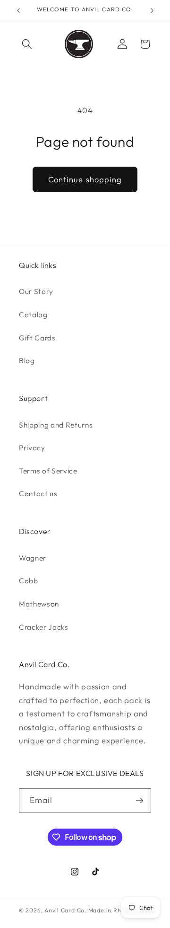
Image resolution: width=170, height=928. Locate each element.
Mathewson (39, 603)
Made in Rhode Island (119, 910)
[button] (27, 44)
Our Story (36, 291)
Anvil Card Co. (65, 910)
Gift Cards (37, 337)
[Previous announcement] (18, 10)
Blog (27, 360)
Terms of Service (48, 470)
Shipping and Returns (56, 424)
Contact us (38, 493)
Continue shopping (85, 179)
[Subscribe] (139, 800)
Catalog (33, 314)
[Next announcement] (152, 10)
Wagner (32, 557)
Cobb (28, 580)
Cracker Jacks (43, 627)
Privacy (32, 447)
